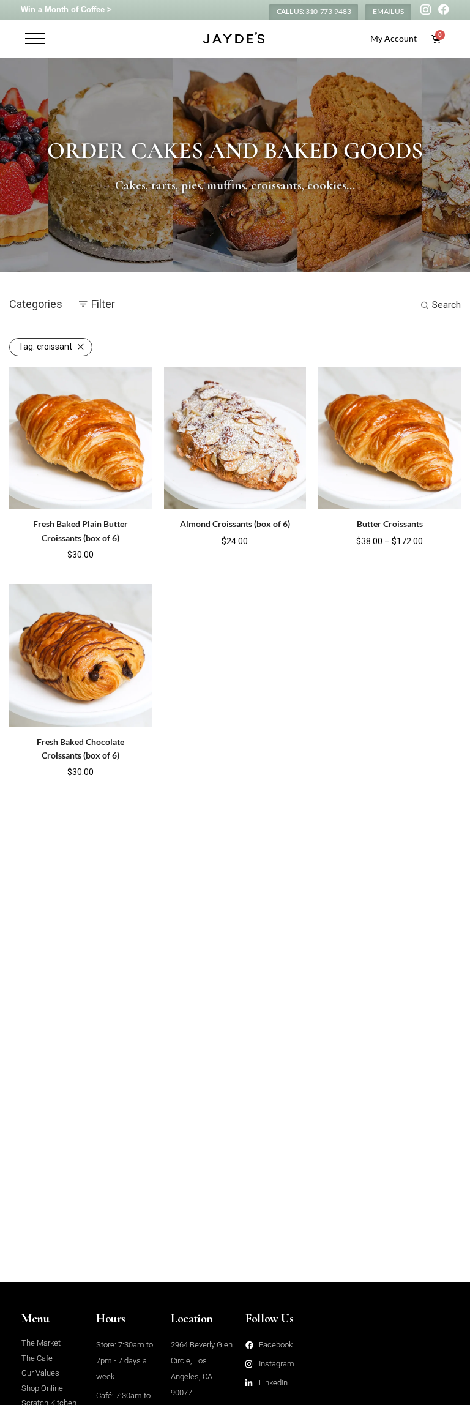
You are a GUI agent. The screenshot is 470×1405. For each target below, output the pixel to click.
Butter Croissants (390, 524)
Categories (35, 304)
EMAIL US (388, 11)
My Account (393, 38)
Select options (55, 553)
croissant (45, 346)
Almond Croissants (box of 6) (235, 524)
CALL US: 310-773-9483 (314, 11)
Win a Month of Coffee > (66, 9)
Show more (111, 553)
